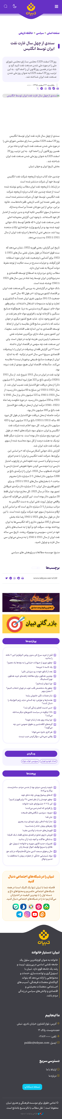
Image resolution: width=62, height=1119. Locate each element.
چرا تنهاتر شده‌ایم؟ (44, 683)
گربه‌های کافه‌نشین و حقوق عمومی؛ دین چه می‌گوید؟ (32, 726)
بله (16, 907)
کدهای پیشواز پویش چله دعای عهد (36, 795)
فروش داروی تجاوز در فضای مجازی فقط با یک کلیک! (29, 835)
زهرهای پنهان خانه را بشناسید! (38, 826)
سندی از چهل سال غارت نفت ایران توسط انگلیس (32, 46)
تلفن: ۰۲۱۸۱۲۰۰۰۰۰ (47, 1037)
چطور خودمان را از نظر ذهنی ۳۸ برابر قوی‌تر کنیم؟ (30, 799)
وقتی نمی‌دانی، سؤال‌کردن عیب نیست (35, 736)
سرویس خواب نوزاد (30, 761)
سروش (23, 907)
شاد (46, 907)
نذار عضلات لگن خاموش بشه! (39, 695)
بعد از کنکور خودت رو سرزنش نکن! (36, 671)
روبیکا (31, 907)
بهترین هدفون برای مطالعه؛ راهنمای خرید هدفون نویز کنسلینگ (30, 677)
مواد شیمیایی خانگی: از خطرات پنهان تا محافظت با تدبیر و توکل (30, 857)
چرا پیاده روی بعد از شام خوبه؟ (38, 720)
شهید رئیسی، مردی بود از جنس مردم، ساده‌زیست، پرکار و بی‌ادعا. (29, 789)
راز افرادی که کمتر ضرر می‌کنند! (38, 808)
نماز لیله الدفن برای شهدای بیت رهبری (35, 821)
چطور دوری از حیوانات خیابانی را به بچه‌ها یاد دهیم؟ (29, 662)
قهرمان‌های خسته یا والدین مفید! (37, 830)
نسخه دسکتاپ (32, 1087)
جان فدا (48, 817)
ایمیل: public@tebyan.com (40, 1043)
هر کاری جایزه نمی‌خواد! (42, 732)
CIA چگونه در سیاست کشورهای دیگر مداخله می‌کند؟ (32, 713)
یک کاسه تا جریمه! (44, 667)
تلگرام (19, 914)
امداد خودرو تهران (48, 761)
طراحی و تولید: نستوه (29, 1113)
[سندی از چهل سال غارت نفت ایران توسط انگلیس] (31, 96)
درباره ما (52, 1076)
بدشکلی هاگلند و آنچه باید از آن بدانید (35, 839)
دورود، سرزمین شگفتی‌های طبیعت (36, 812)
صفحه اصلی (53, 33)
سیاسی (40, 33)
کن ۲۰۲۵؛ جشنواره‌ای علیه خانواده (37, 804)
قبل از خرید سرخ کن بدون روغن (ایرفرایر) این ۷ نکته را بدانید (29, 656)
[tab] (31, 641)
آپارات (38, 907)
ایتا (42, 914)
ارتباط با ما (51, 1070)
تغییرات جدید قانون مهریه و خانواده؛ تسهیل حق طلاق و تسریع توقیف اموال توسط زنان (30, 845)
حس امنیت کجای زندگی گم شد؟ (37, 707)
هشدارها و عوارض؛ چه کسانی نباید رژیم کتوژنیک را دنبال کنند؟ (30, 701)
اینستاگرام (27, 914)
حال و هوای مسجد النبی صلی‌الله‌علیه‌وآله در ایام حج (29, 851)
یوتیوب (35, 914)
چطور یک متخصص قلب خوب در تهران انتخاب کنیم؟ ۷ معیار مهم (29, 689)
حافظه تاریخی (26, 33)
